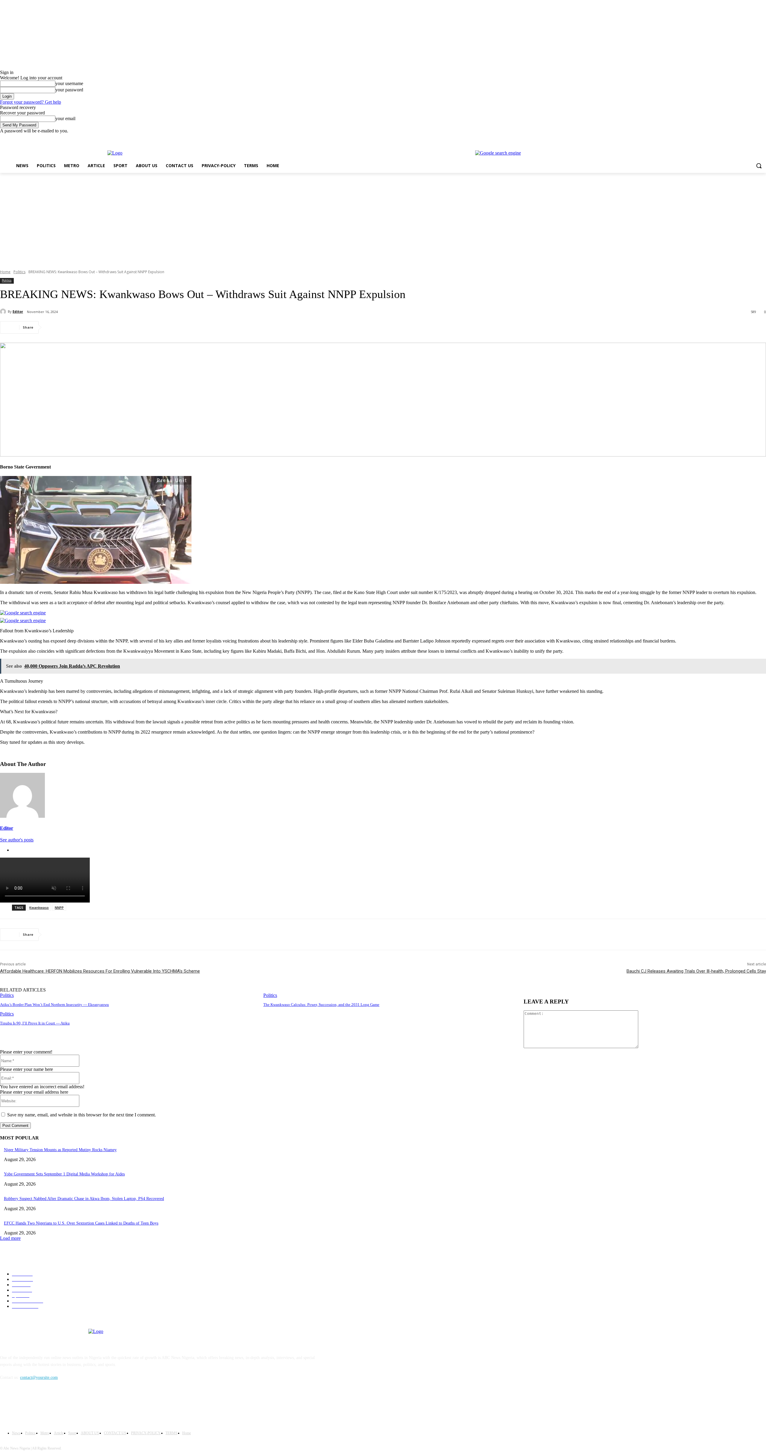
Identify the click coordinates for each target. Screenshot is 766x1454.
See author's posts (17, 839)
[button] (759, 165)
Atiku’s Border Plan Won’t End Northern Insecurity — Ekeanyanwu (54, 1004)
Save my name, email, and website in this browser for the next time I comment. (81, 1114)
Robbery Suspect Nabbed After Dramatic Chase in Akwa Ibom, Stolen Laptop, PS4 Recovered (84, 1198)
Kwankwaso (39, 907)
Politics (19, 271)
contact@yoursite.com (39, 1377)
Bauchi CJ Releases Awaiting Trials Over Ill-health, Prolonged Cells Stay (696, 971)
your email (65, 118)
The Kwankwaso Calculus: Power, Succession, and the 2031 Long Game (321, 1004)
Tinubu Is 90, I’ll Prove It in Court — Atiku (35, 1023)
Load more (10, 1238)
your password (69, 89)
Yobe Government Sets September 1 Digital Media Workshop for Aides (64, 1174)
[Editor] (4, 312)
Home (5, 271)
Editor (18, 311)
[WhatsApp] (119, 327)
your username (69, 83)
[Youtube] (762, 137)
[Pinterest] (98, 327)
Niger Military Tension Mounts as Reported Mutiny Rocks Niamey (60, 1150)
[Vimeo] (754, 137)
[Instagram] (737, 137)
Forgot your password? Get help (30, 102)
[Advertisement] (383, 218)
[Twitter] (746, 137)
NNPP (59, 907)
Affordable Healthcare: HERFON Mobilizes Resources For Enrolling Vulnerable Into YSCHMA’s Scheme (100, 971)
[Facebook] (729, 137)
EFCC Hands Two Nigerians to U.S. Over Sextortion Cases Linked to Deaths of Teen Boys (81, 1223)
